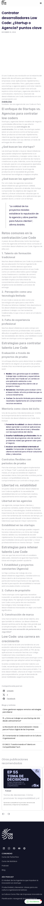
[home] (3, 2)
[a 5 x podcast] (24, 848)
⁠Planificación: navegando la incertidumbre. (19, 898)
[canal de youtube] (19, 848)
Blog (3, 870)
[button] (41, 3)
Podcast (5, 865)
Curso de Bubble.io (9, 861)
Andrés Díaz (7, 101)
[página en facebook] (14, 848)
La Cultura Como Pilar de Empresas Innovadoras (22, 894)
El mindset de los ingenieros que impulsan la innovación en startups (20, 881)
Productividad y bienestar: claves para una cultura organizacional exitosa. (19, 888)
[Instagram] (9, 848)
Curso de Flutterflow (10, 857)
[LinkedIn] (4, 848)
